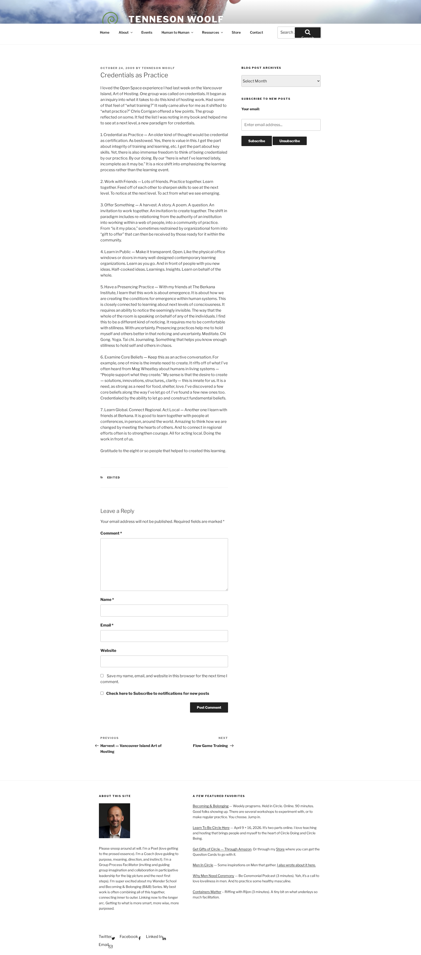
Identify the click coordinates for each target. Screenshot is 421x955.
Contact (256, 32)
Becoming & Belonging (211, 806)
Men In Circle (203, 865)
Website (108, 650)
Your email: (250, 109)
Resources (210, 32)
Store (236, 32)
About (124, 32)
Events (146, 32)
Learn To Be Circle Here (211, 828)
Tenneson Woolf (176, 19)
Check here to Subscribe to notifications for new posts (157, 693)
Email (107, 625)
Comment (111, 533)
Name (107, 599)
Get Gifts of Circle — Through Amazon (222, 849)
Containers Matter (207, 892)
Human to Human (175, 32)
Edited (113, 477)
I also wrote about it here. (296, 865)
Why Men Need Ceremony (213, 876)
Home (104, 32)
